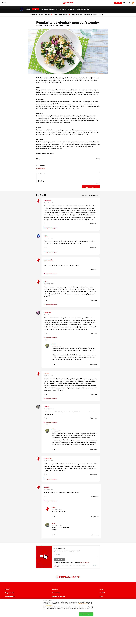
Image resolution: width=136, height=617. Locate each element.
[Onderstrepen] (43, 181)
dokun (54, 344)
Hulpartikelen (77, 14)
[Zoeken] (124, 3)
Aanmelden (59, 559)
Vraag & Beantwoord (61, 14)
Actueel (47, 14)
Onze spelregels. (40, 168)
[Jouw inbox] (127, 3)
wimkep (46, 373)
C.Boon (46, 282)
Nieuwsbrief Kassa (90, 14)
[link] (44, 153)
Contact (101, 14)
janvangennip (48, 260)
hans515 (46, 406)
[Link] (46, 181)
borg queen (47, 312)
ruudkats (46, 487)
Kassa (28, 9)
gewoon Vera (48, 458)
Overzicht (33, 14)
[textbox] (68, 175)
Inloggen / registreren (90, 187)
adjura (46, 236)
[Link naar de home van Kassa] (21, 9)
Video (41, 14)
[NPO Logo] (133, 3)
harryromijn (47, 200)
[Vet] (39, 181)
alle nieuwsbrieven (84, 562)
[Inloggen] (130, 3)
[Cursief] (41, 181)
